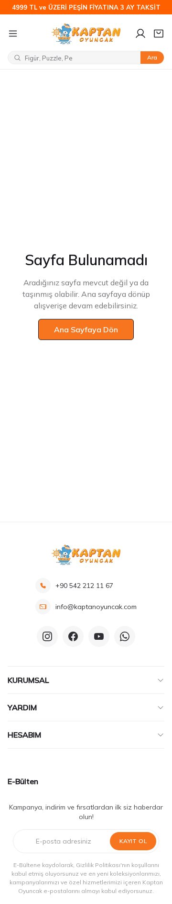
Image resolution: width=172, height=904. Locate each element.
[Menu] (26, 33)
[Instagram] (47, 636)
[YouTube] (98, 636)
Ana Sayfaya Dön (86, 329)
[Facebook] (73, 636)
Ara (152, 57)
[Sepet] (158, 33)
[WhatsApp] (124, 636)
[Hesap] (140, 33)
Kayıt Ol (133, 841)
